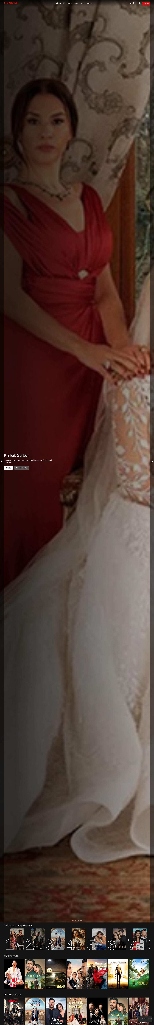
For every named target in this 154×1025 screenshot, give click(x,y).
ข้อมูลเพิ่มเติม (22, 470)
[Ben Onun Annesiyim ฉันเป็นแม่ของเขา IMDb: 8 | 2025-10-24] (77, 974)
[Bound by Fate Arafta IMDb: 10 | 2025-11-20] (35, 974)
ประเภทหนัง (78, 3)
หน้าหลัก (58, 3)
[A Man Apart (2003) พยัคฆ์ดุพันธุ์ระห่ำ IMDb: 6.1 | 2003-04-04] (118, 974)
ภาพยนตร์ (70, 3)
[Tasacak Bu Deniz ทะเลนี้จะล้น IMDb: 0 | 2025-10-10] (97, 974)
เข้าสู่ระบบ (146, 3)
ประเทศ (87, 3)
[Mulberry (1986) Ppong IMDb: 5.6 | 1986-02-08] (14, 974)
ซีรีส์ (64, 3)
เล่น (9, 470)
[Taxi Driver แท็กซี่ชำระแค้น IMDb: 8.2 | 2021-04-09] (56, 974)
